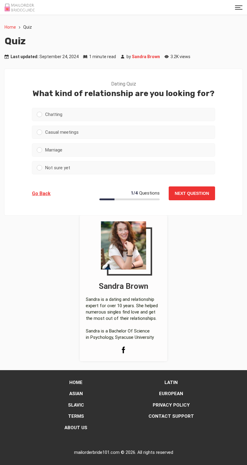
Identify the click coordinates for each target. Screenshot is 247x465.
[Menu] (238, 7)
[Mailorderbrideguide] (20, 7)
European (171, 393)
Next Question (192, 193)
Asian (76, 393)
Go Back (41, 193)
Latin (171, 382)
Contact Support (171, 416)
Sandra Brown (146, 56)
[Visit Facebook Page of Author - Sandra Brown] (123, 351)
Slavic (76, 405)
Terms (76, 416)
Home (10, 27)
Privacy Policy (171, 405)
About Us (75, 427)
